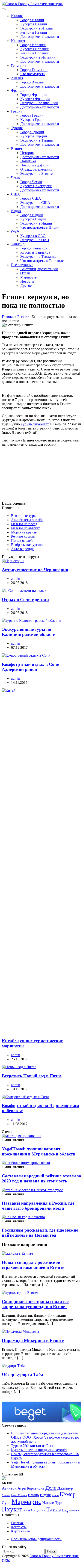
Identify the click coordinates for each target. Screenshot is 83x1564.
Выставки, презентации (39, 269)
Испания (18, 41)
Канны (55, 1495)
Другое (26, 285)
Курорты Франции (35, 99)
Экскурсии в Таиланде (38, 256)
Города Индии (31, 215)
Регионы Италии (33, 32)
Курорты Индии (33, 219)
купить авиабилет (35, 424)
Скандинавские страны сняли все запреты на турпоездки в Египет (35, 1304)
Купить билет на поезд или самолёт (39, 1450)
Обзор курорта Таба (22, 1374)
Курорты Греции (33, 119)
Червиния (74, 1510)
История (27, 153)
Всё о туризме (22, 265)
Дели (50, 1488)
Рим (26, 1510)
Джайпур (65, 1488)
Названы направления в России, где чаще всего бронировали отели (38, 1206)
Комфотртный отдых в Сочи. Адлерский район (31, 667)
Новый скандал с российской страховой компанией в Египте (33, 1265)
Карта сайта (20, 1531)
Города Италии (32, 20)
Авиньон (9, 1488)
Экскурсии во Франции (39, 103)
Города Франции (33, 95)
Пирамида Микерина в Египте (33, 1340)
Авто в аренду (22, 549)
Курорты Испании (34, 49)
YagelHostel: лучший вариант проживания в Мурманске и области (38, 1151)
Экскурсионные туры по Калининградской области (29, 632)
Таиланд (17, 244)
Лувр (6, 1502)
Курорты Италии (33, 24)
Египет (16, 149)
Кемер (68, 1494)
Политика (28, 161)
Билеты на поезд (24, 524)
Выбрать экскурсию (27, 545)
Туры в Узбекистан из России (34, 1446)
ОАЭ (15, 232)
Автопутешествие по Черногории (35, 569)
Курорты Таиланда (35, 252)
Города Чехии (31, 182)
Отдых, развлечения (36, 169)
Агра (22, 1488)
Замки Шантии (19, 1495)
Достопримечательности (39, 37)
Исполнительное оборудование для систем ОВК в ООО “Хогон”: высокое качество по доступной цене (45, 1437)
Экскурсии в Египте (36, 173)
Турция (17, 128)
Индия (16, 211)
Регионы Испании (34, 53)
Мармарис (26, 1501)
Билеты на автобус (25, 528)
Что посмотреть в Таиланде (42, 261)
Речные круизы (23, 536)
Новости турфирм (34, 165)
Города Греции (32, 115)
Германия (18, 66)
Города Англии (32, 82)
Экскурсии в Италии (36, 28)
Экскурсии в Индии (36, 223)
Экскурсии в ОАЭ (34, 240)
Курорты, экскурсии (36, 186)
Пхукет (12, 1509)
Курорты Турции (33, 136)
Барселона (35, 1488)
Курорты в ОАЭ (33, 236)
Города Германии (33, 70)
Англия (17, 78)
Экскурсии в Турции (36, 140)
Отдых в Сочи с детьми (25, 599)
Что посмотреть (32, 74)
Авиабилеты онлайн (27, 520)
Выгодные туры (23, 516)
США (15, 194)
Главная (17, 1523)
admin (15, 579)
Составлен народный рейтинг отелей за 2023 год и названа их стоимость (41, 1178)
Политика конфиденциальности (36, 1539)
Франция (18, 90)
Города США (30, 198)
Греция (16, 111)
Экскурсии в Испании (38, 57)
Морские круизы (24, 532)
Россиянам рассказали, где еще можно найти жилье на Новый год (40, 1233)
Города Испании (33, 45)
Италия (17, 16)
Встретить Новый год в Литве (32, 1075)
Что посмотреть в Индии (39, 227)
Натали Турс (52, 1502)
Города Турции (32, 132)
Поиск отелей (22, 540)
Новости (27, 281)
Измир (33, 1495)
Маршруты (29, 277)
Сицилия (38, 1510)
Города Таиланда (33, 248)
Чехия (16, 178)
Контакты (19, 1527)
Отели (25, 273)
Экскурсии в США (35, 202)
